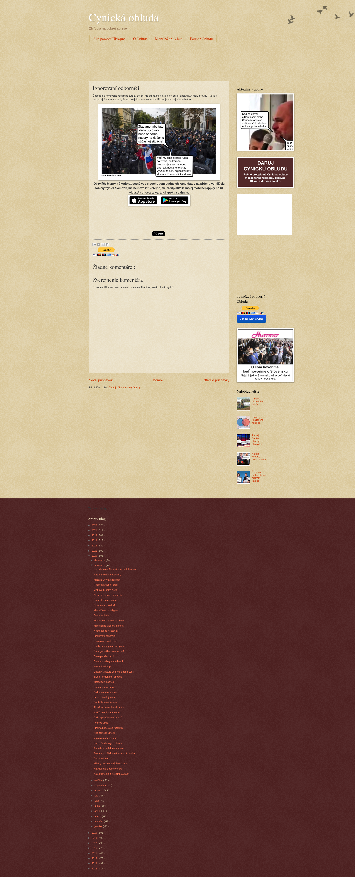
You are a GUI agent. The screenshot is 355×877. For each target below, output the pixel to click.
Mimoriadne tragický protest (109, 625)
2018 (95, 838)
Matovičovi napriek (104, 682)
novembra (100, 565)
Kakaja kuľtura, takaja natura (259, 456)
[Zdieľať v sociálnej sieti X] (103, 244)
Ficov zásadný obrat (105, 697)
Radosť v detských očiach (108, 743)
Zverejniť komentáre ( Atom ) (124, 387)
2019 (95, 832)
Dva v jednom (101, 758)
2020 (95, 555)
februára (99, 821)
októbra (98, 780)
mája (97, 805)
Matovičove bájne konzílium (109, 620)
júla (96, 795)
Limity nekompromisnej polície (110, 646)
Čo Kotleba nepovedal (105, 702)
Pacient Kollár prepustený (107, 574)
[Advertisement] (156, 61)
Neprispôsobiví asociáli (106, 630)
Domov (158, 380)
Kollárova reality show (105, 692)
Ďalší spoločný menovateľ (108, 717)
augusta (99, 790)
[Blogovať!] (98, 244)
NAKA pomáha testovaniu (107, 712)
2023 (95, 540)
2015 (95, 853)
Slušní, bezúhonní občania (108, 676)
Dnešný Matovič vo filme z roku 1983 (114, 671)
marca (98, 816)
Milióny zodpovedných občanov (110, 763)
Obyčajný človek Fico (105, 641)
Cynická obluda (124, 17)
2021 (95, 550)
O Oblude (140, 38)
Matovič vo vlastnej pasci (107, 579)
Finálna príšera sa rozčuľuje (109, 727)
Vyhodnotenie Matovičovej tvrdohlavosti (115, 569)
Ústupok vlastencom (105, 600)
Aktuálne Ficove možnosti (108, 595)
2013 (95, 863)
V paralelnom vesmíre (105, 738)
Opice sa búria (101, 615)
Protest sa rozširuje (104, 687)
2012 (95, 868)
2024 (95, 535)
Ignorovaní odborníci (105, 636)
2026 (95, 525)
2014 (95, 858)
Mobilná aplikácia (168, 38)
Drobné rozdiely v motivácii (108, 661)
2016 (95, 848)
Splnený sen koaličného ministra (258, 420)
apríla (97, 811)
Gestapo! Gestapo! (104, 656)
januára (98, 826)
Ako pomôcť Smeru (104, 732)
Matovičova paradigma (106, 610)
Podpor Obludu (201, 38)
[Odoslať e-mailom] (94, 244)
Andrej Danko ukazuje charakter (257, 439)
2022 (95, 545)
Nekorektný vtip (102, 666)
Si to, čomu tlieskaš (104, 605)
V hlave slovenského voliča (258, 401)
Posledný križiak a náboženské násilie (114, 753)
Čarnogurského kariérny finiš (109, 651)
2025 (95, 530)
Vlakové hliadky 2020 (105, 590)
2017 (95, 843)
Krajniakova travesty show (108, 768)
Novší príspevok (101, 380)
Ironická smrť (101, 722)
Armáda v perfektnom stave (109, 748)
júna (97, 800)
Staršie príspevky (216, 380)
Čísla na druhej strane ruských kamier (259, 476)
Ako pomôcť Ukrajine (109, 38)
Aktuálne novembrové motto (109, 707)
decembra (100, 560)
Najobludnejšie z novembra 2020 (111, 773)
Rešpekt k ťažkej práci (106, 584)
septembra (100, 785)
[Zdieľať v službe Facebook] (107, 244)
